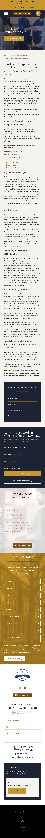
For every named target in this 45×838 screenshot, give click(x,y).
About (8, 727)
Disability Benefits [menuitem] (13, 404)
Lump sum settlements (13, 168)
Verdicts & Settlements (13, 733)
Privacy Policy (22, 831)
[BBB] (15, 1)
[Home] (22, 695)
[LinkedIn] (27, 1)
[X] (30, 1)
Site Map (22, 827)
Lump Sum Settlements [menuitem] (15, 410)
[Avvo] (12, 1)
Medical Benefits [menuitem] (13, 416)
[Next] (25, 686)
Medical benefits (11, 154)
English (20, 713)
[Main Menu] (6, 13)
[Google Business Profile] (21, 1)
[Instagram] (24, 1)
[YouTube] (33, 1)
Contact (8, 740)
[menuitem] (22, 827)
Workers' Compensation (19, 55)
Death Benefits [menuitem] (12, 398)
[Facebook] (18, 1)
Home (6, 55)
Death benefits (11, 165)
